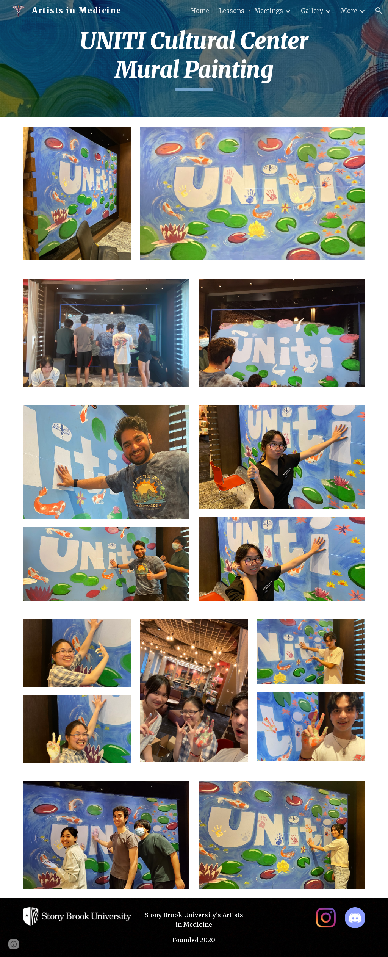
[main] (194, 58)
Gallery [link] (312, 10)
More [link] (349, 10)
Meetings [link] (268, 10)
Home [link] (200, 10)
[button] (379, 11)
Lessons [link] (231, 10)
